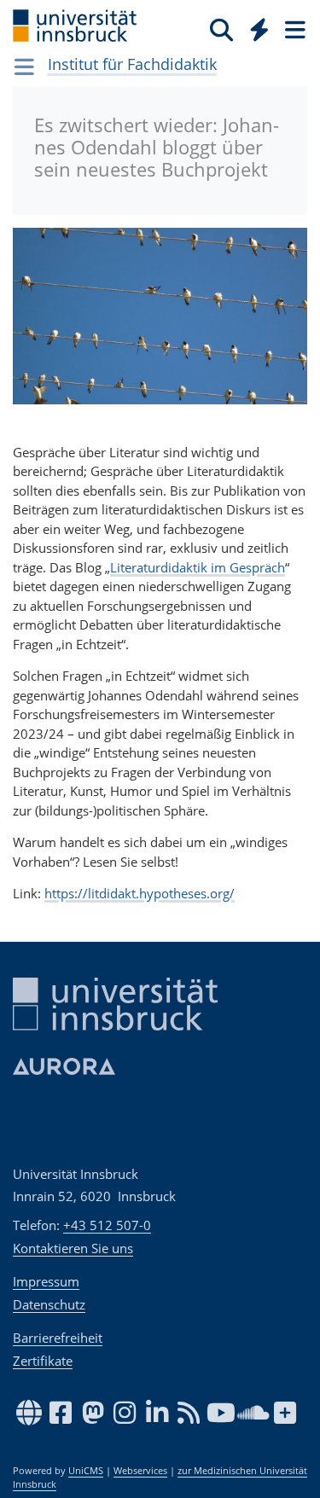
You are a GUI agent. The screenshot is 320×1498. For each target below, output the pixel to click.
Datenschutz (49, 1304)
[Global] (254, 26)
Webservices (140, 1471)
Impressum (46, 1281)
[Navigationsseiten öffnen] (24, 66)
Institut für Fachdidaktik (132, 64)
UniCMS (85, 1471)
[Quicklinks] (260, 29)
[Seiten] (293, 29)
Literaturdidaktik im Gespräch (197, 567)
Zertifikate (43, 1360)
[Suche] (221, 29)
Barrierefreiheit (57, 1337)
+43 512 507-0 (107, 1225)
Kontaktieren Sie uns (73, 1248)
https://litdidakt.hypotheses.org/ (139, 893)
